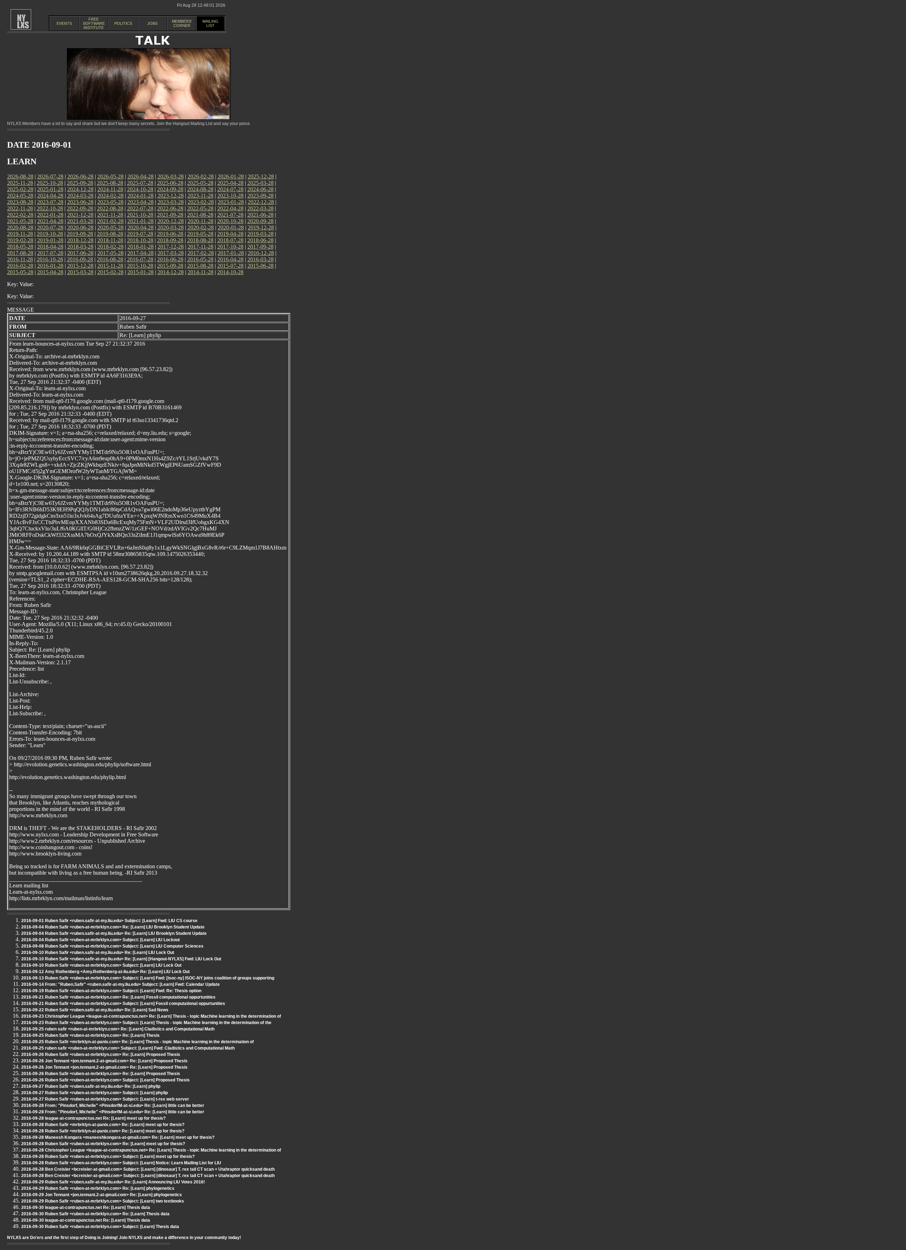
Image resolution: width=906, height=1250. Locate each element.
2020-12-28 (170, 221)
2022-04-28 (230, 208)
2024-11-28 (110, 189)
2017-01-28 (231, 253)
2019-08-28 (110, 234)
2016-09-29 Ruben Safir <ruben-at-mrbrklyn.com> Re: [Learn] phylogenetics (97, 1188)
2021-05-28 (20, 221)
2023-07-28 (50, 202)
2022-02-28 (20, 215)
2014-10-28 (230, 272)
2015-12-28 (80, 266)
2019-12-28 (261, 228)
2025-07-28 (140, 183)
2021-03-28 (80, 221)
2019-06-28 (170, 234)
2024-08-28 (200, 189)
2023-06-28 (80, 202)
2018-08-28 (200, 240)
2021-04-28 (50, 221)
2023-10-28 (230, 196)
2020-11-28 (200, 221)
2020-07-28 (50, 228)
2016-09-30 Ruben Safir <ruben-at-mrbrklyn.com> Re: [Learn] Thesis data (95, 1213)
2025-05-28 (200, 183)
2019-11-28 (20, 234)
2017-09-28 (260, 247)
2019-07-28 (140, 234)
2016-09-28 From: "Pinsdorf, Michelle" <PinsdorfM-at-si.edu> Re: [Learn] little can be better (112, 1105)
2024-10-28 (140, 189)
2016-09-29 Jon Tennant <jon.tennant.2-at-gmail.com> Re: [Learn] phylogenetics (101, 1194)
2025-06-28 (170, 183)
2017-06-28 (80, 253)
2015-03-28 (80, 272)
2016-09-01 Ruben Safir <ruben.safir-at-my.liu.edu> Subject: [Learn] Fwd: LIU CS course (109, 920)
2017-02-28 (201, 253)
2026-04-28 (140, 177)
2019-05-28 (200, 234)
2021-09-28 (170, 215)
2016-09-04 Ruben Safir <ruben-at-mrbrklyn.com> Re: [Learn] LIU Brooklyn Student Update (113, 927)
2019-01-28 (50, 240)
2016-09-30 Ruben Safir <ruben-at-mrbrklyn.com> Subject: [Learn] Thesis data (100, 1226)
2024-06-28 (260, 189)
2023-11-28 (200, 196)
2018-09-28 (170, 240)
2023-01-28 (231, 202)
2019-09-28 (80, 234)
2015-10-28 (140, 266)
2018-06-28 (260, 240)
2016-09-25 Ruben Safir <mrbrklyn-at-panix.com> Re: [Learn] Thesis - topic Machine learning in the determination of (137, 1041)
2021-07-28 (230, 215)
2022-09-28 (80, 208)
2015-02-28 (110, 272)
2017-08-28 (20, 253)
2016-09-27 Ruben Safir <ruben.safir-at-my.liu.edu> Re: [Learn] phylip (90, 1086)
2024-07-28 (230, 189)
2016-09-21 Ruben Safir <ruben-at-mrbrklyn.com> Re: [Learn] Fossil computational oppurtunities (118, 997)
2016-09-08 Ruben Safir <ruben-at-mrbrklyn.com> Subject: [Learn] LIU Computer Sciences (112, 946)
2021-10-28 (140, 215)
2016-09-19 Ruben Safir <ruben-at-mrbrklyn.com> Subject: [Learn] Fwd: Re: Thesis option (111, 990)
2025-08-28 (110, 183)
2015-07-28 (230, 266)
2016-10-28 (50, 259)
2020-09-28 (260, 221)
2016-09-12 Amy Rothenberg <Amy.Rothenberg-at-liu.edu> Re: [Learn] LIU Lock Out (105, 971)
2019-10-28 (50, 234)
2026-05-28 (110, 177)
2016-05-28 (200, 259)
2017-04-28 (140, 253)
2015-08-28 (200, 266)
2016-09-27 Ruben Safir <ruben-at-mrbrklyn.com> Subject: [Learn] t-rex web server (105, 1099)
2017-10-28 (230, 247)
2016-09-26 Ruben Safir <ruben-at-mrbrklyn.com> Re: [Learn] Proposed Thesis (100, 1054)
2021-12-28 (80, 215)
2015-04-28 (50, 272)
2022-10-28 (50, 208)
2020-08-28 (20, 228)
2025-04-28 (230, 183)
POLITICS (123, 23)
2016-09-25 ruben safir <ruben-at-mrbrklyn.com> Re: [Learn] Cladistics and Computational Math (117, 1029)
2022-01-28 (50, 215)
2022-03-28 (260, 208)
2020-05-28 (110, 228)
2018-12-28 (80, 240)
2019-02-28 (20, 240)
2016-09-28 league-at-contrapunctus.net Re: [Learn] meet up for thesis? (93, 1118)
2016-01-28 (50, 266)
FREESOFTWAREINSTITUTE (94, 23)
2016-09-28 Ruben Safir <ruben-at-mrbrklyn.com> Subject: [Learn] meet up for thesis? (108, 1156)
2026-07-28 (50, 177)
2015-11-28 (110, 266)
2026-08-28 (20, 177)
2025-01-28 (50, 189)
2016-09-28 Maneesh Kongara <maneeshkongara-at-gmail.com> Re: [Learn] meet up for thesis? (117, 1137)
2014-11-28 (200, 272)
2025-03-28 (260, 183)
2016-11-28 (20, 259)
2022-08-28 (110, 208)
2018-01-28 (140, 247)
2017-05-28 (110, 253)
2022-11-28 (20, 208)
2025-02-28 (20, 189)
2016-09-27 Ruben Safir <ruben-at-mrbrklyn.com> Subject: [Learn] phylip (94, 1092)
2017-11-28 (200, 247)
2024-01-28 (140, 196)
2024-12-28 (80, 189)
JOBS (152, 23)
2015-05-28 (20, 272)
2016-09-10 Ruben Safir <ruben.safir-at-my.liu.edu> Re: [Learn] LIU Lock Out (97, 952)
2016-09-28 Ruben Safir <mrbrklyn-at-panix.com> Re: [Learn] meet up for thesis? (102, 1124)
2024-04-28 (50, 196)
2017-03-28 (170, 253)
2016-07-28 (140, 259)
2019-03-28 (260, 234)
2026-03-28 (170, 177)
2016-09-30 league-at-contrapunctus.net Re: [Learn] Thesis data (85, 1207)
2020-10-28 (230, 221)
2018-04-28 (50, 247)
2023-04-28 (140, 202)
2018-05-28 (20, 247)
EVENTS (64, 23)
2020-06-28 (80, 228)
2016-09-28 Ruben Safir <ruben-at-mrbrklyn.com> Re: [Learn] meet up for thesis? (103, 1143)
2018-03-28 (80, 247)
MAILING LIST (210, 23)
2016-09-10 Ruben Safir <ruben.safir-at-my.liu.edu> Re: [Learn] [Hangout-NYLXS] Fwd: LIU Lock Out (121, 958)
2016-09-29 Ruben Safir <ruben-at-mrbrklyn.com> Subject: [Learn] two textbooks (102, 1201)
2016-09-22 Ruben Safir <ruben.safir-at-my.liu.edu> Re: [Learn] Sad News (94, 1009)
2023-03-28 (170, 202)
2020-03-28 (170, 228)
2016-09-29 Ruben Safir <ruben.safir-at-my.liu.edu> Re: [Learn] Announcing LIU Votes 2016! (113, 1182)
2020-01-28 (231, 228)
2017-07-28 (50, 253)
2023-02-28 (201, 202)
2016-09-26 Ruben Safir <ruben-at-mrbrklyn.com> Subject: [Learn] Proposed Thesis (105, 1080)
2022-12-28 (261, 202)
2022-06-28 (170, 208)
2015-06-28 (260, 266)
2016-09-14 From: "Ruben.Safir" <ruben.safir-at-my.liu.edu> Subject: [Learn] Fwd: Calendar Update (120, 984)
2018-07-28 (230, 240)
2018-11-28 (110, 240)
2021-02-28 (110, 221)
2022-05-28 (200, 208)
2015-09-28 (170, 266)
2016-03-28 (260, 259)
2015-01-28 (140, 272)
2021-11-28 (110, 215)
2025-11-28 (20, 183)
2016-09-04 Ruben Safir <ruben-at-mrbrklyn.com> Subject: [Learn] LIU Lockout (100, 939)
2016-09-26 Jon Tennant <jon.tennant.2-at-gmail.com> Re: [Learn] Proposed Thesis (104, 1060)
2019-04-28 (230, 234)
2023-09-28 (260, 196)
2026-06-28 (80, 177)
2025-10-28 (50, 183)
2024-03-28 (80, 196)
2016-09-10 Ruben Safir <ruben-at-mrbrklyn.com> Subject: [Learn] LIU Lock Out (101, 965)
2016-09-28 (80, 259)
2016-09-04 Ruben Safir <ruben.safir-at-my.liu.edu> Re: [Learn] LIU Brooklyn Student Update (114, 933)
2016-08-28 (110, 259)
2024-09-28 (170, 189)
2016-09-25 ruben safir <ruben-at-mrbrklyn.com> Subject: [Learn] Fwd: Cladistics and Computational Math (128, 1048)
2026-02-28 (201, 177)
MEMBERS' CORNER (182, 23)
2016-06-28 (170, 259)
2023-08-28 (20, 202)
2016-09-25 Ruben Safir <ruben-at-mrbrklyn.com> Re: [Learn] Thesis (90, 1035)
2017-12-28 (170, 247)
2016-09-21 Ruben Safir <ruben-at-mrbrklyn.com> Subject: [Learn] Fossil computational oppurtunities (123, 1003)
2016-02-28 (20, 266)
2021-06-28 (260, 215)
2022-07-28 (140, 208)
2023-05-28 (110, 202)
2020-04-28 (140, 228)
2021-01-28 (140, 221)
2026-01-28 (231, 177)
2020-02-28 (201, 228)
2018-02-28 (110, 247)
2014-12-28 (170, 272)
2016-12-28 (261, 253)
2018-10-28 (140, 240)
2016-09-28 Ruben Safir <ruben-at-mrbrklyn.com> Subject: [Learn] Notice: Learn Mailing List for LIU (121, 1162)
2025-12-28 (261, 177)
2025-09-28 (80, 183)
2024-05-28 (20, 196)
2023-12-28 (170, 196)
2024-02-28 (110, 196)
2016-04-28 (230, 259)
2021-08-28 (200, 215)
